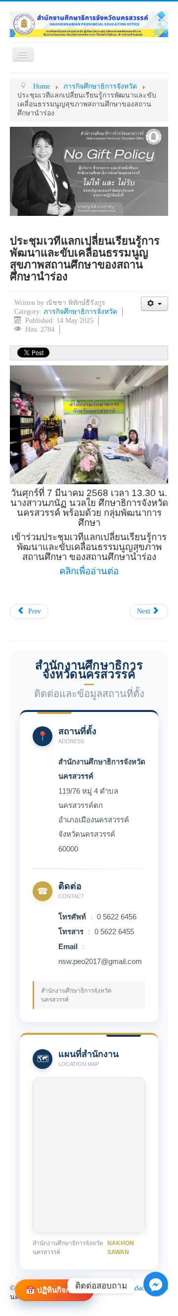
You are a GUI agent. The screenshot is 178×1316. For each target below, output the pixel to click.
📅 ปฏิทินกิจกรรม (54, 1290)
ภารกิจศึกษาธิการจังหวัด (80, 311)
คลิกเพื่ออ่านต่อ (89, 571)
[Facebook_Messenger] (155, 1300)
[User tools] (154, 304)
